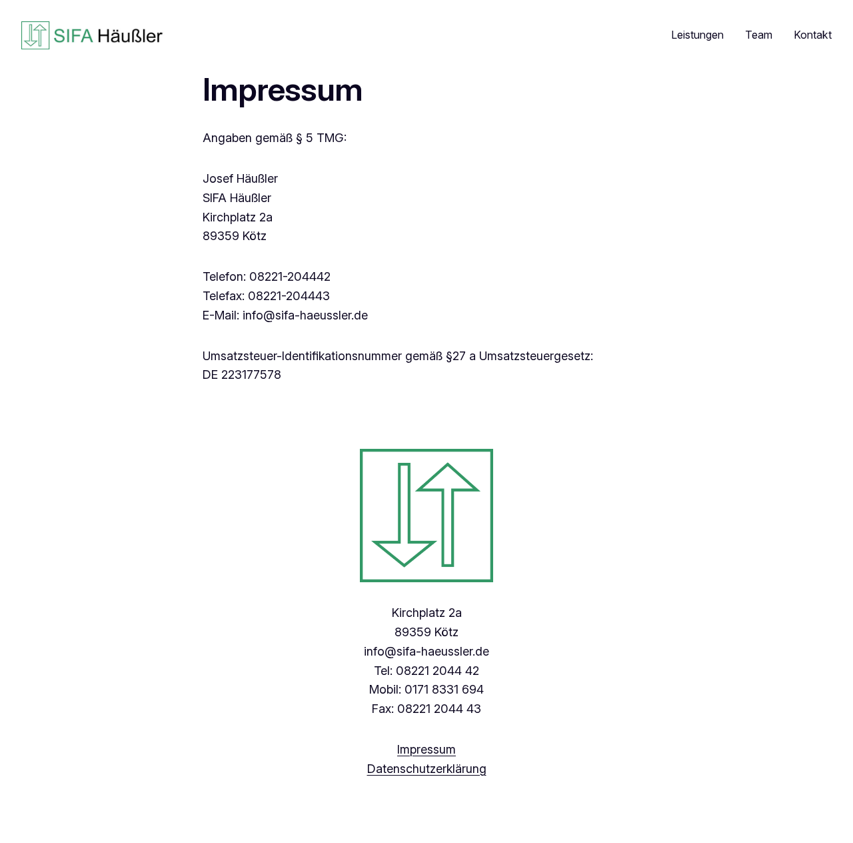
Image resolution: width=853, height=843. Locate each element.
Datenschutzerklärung (426, 769)
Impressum (426, 749)
